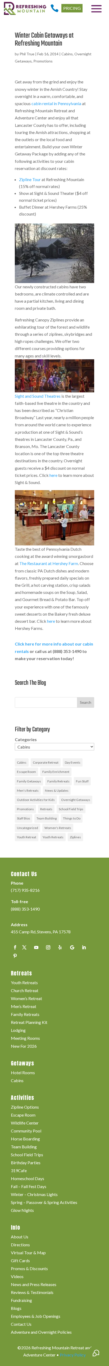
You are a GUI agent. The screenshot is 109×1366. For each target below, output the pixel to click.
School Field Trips (71, 809)
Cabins (67, 54)
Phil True (27, 54)
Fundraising (21, 1300)
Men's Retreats (28, 790)
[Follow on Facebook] (15, 947)
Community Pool (26, 1131)
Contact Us (21, 1324)
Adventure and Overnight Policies (41, 1332)
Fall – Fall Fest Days (28, 1187)
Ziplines (75, 837)
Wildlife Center (25, 1123)
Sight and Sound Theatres (38, 395)
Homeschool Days (27, 1179)
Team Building (47, 818)
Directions (20, 1245)
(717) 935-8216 (25, 890)
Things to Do (71, 818)
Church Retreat (24, 991)
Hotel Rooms (23, 1073)
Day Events (72, 762)
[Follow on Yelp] (60, 947)
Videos (17, 1277)
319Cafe (19, 1171)
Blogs (16, 1308)
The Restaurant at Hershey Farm (48, 563)
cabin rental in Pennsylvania (56, 103)
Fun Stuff (82, 781)
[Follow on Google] (72, 947)
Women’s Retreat (26, 999)
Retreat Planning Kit (29, 1022)
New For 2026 (24, 1046)
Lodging (18, 1030)
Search (85, 702)
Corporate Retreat (45, 762)
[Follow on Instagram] (48, 947)
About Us (19, 1237)
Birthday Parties (25, 1163)
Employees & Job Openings (35, 1316)
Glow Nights (22, 1210)
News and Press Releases (33, 1285)
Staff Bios (23, 818)
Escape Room (26, 772)
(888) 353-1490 (25, 908)
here (53, 475)
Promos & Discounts (29, 1269)
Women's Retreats (57, 828)
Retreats (46, 809)
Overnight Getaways (75, 800)
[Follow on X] (24, 947)
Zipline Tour (30, 179)
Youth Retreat (26, 837)
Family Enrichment (55, 772)
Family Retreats (58, 781)
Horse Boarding (25, 1139)
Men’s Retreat (23, 1007)
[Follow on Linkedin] (84, 947)
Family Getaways (29, 781)
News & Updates (57, 790)
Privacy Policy (73, 1354)
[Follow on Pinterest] (15, 956)
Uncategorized (27, 828)
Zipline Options (25, 1107)
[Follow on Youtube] (36, 947)
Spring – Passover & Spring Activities (44, 1203)
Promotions (43, 61)
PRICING (72, 8)
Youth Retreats (53, 837)
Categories (26, 739)
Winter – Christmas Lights (34, 1195)
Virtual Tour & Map (28, 1253)
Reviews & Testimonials (32, 1293)
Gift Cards (20, 1261)
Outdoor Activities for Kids (36, 800)
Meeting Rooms (25, 1038)
